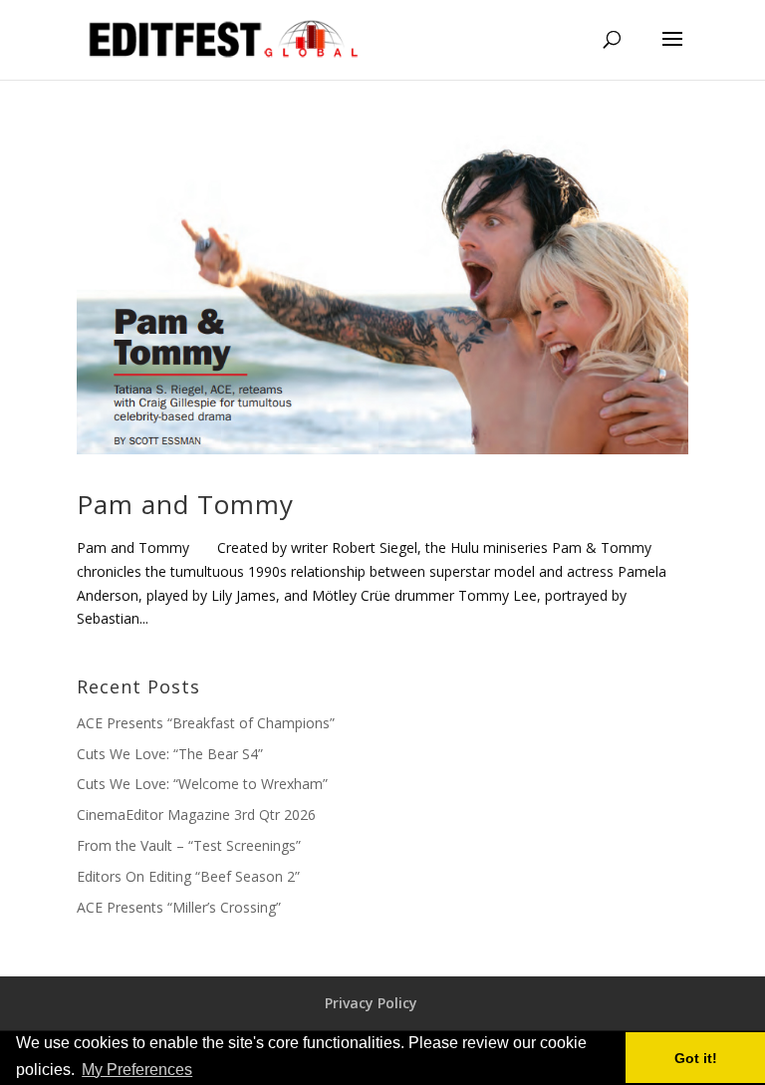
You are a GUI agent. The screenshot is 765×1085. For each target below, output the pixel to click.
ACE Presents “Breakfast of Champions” (206, 722)
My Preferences (137, 1069)
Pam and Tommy (185, 504)
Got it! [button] (695, 1058)
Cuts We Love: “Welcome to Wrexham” (202, 783)
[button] (202, 1071)
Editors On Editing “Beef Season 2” (188, 876)
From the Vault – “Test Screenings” (189, 845)
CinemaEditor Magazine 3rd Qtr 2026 (196, 814)
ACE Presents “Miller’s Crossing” (179, 907)
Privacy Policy (371, 1002)
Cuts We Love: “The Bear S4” (170, 753)
